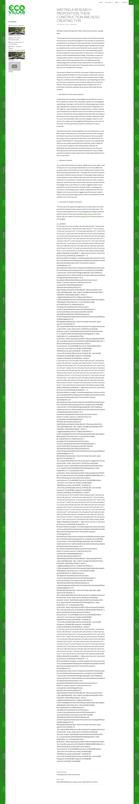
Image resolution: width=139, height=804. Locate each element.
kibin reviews (88, 214)
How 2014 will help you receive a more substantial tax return (77, 781)
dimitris (74, 24)
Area (116, 2)
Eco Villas (108, 2)
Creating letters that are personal (68, 773)
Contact (124, 2)
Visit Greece (20, 25)
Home (100, 2)
